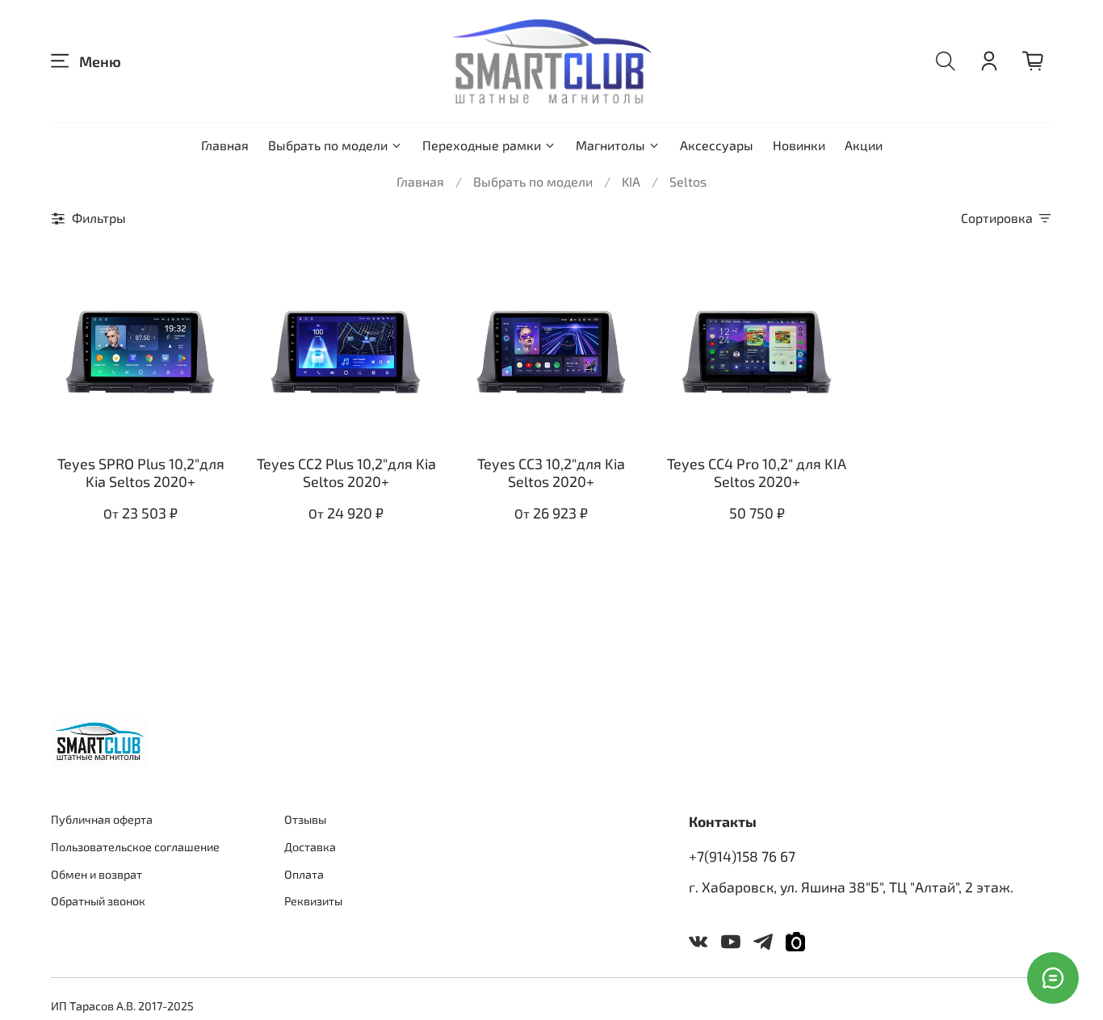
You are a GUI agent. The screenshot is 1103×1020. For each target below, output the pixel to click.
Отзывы (305, 819)
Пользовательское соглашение (135, 847)
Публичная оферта (102, 819)
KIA (631, 181)
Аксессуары (716, 145)
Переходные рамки (481, 145)
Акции (864, 145)
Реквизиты (313, 901)
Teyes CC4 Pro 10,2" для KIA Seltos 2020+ (756, 473)
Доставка (310, 847)
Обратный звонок (98, 901)
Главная (225, 145)
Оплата (304, 874)
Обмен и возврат (96, 874)
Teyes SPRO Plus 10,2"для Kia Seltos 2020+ (140, 473)
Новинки (799, 145)
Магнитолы (610, 145)
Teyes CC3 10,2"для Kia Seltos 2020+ (551, 473)
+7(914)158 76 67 (742, 856)
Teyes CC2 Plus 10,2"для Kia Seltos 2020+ (346, 473)
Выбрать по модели (328, 145)
